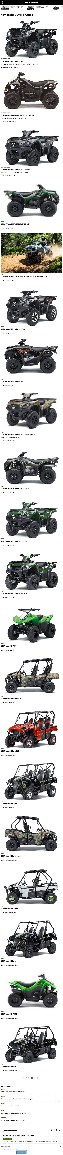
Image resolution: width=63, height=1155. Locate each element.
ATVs (2, 221)
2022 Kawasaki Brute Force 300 (12, 61)
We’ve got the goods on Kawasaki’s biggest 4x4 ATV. (15, 172)
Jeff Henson (5, 121)
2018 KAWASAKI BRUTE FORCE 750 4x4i (15, 224)
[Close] (60, 1146)
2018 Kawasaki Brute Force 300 (12, 382)
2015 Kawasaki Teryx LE (9, 908)
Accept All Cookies (21, 1152)
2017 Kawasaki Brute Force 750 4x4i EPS (15, 489)
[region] (31, 1149)
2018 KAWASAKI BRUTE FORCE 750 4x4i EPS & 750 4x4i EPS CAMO (24, 277)
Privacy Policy (16, 1135)
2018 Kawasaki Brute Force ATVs (13, 329)
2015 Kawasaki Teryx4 (9, 803)
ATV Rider (5, 228)
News (3, 1089)
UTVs (3, 696)
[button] (51, 1130)
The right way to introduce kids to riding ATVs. (13, 118)
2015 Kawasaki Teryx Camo (10, 856)
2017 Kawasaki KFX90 (9, 646)
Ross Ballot (5, 67)
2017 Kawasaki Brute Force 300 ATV (14, 593)
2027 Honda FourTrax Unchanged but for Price (14, 1113)
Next (36, 1078)
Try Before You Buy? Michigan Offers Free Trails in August (17, 1099)
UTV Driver (30, 1135)
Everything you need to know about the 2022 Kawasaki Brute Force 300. (20, 64)
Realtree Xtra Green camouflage (10, 437)
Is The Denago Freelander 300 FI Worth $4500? (14, 1120)
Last (39, 1078)
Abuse (23, 1135)
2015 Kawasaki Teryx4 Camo (11, 698)
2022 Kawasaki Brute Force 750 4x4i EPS (15, 169)
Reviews (4, 1118)
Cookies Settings (7, 1138)
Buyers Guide (5, 59)
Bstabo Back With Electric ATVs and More (12, 1091)
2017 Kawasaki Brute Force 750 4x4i (14, 541)
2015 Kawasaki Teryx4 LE (10, 751)
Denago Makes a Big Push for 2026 (10, 1106)
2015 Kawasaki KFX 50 (9, 1014)
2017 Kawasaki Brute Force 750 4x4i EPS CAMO (18, 435)
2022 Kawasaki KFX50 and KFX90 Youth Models (17, 115)
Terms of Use (7, 1135)
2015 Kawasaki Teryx (8, 961)
